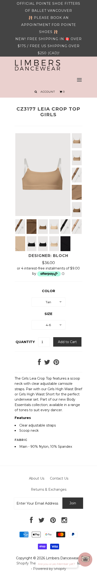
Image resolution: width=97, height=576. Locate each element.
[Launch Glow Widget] (85, 559)
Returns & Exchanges (48, 489)
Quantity (25, 342)
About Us (36, 478)
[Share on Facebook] (39, 363)
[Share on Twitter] (47, 363)
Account (47, 91)
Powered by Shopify (49, 569)
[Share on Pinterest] (56, 363)
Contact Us (59, 478)
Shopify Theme (28, 563)
